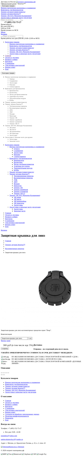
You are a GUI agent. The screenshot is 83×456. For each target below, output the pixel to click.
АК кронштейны (15, 131)
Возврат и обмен (11, 59)
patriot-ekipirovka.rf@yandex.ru (12, 439)
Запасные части (15, 141)
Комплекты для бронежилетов (21, 46)
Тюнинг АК (13, 118)
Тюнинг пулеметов (16, 122)
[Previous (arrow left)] (2, 374)
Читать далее (5, 341)
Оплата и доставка (12, 57)
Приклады (13, 116)
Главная (8, 56)
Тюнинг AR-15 (14, 124)
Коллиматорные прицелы (18, 108)
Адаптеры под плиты (16, 96)
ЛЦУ (11, 112)
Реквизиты (9, 418)
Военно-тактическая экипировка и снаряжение (27, 44)
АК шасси (13, 129)
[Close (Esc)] (2, 372)
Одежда (12, 79)
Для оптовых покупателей (15, 65)
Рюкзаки (12, 85)
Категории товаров (8, 6)
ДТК (11, 110)
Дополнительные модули (18, 98)
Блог (7, 69)
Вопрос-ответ (10, 67)
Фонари (12, 114)
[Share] (4, 372)
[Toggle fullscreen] (6, 372)
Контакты (8, 61)
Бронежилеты (14, 90)
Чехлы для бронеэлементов (18, 94)
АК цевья (13, 127)
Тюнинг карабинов (16, 120)
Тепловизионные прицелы (18, 106)
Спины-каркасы (15, 87)
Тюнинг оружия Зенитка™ (20, 50)
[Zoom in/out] (8, 372)
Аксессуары (13, 83)
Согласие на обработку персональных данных (22, 414)
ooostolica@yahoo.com (9, 436)
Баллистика (13, 92)
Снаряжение (14, 81)
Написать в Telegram (16, 447)
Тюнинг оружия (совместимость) (22, 48)
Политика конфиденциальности (17, 416)
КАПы (12, 100)
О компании (9, 63)
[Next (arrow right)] (4, 374)
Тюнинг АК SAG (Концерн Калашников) (25, 52)
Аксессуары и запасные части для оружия (25, 54)
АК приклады (14, 133)
